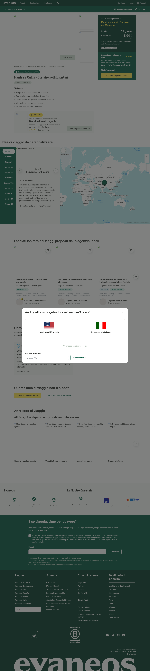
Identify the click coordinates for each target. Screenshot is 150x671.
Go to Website (79, 358)
